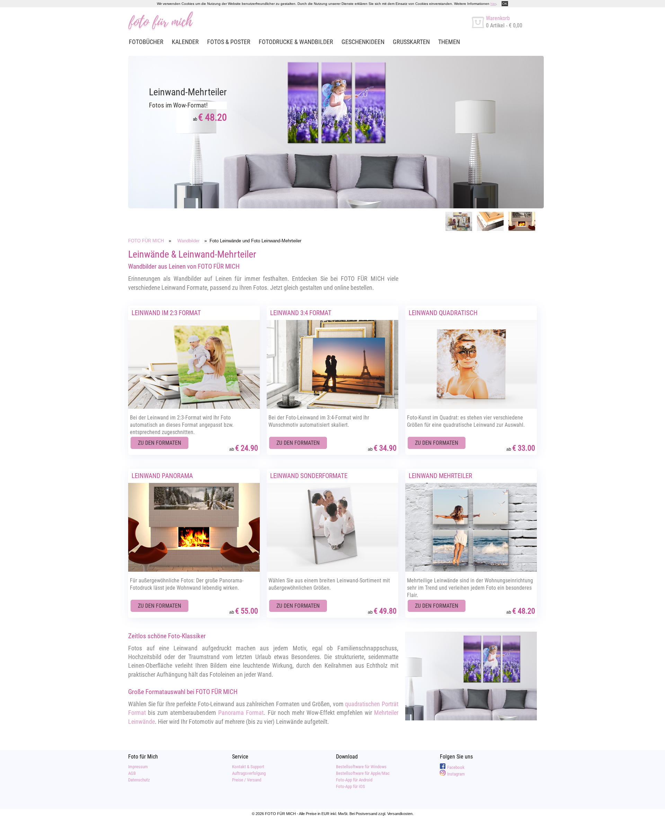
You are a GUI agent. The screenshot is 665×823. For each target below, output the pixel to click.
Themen (449, 41)
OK (504, 4)
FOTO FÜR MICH (146, 240)
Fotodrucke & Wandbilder (296, 41)
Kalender (185, 41)
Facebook (455, 767)
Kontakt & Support (248, 766)
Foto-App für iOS (350, 786)
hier (493, 4)
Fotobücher (146, 41)
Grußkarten (411, 41)
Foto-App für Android (354, 779)
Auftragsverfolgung (249, 773)
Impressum (138, 766)
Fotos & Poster (228, 41)
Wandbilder (188, 240)
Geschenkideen (363, 41)
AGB (132, 773)
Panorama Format (241, 712)
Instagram (456, 774)
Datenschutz (139, 779)
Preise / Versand (246, 779)
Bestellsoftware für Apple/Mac (363, 773)
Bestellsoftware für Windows (361, 766)
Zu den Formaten (159, 443)
